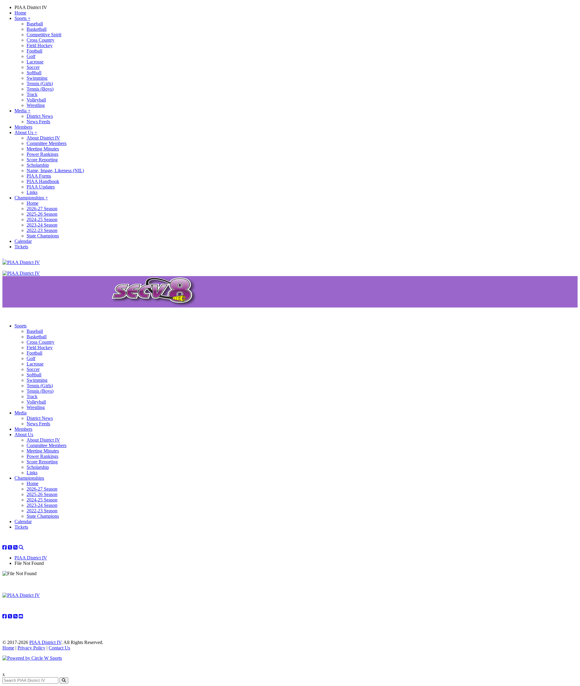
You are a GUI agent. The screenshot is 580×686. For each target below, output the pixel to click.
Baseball (35, 23)
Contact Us (59, 647)
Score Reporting (42, 159)
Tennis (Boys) (40, 89)
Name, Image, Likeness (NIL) (55, 170)
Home (20, 12)
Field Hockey (40, 45)
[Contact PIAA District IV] (21, 616)
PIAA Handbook (43, 181)
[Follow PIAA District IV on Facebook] (4, 547)
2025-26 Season (42, 214)
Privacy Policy (31, 647)
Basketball (37, 29)
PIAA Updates (41, 186)
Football (34, 50)
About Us (25, 132)
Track (32, 94)
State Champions (43, 235)
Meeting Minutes (43, 148)
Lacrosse (35, 61)
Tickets (21, 246)
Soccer (33, 67)
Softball (34, 72)
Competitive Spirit (44, 34)
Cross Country (40, 40)
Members (23, 127)
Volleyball (36, 99)
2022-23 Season (42, 230)
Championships (31, 197)
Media (22, 110)
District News (40, 116)
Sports (22, 18)
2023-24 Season (42, 224)
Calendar (23, 241)
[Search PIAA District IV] (21, 547)
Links (32, 192)
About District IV (43, 137)
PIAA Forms (39, 176)
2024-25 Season (42, 219)
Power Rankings (42, 154)
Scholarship (38, 165)
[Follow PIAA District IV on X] (10, 547)
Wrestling (36, 105)
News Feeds (38, 121)
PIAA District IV (30, 7)
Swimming (37, 78)
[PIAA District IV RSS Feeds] (15, 547)
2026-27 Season (42, 208)
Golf (31, 56)
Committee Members (46, 143)
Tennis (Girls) (40, 83)
